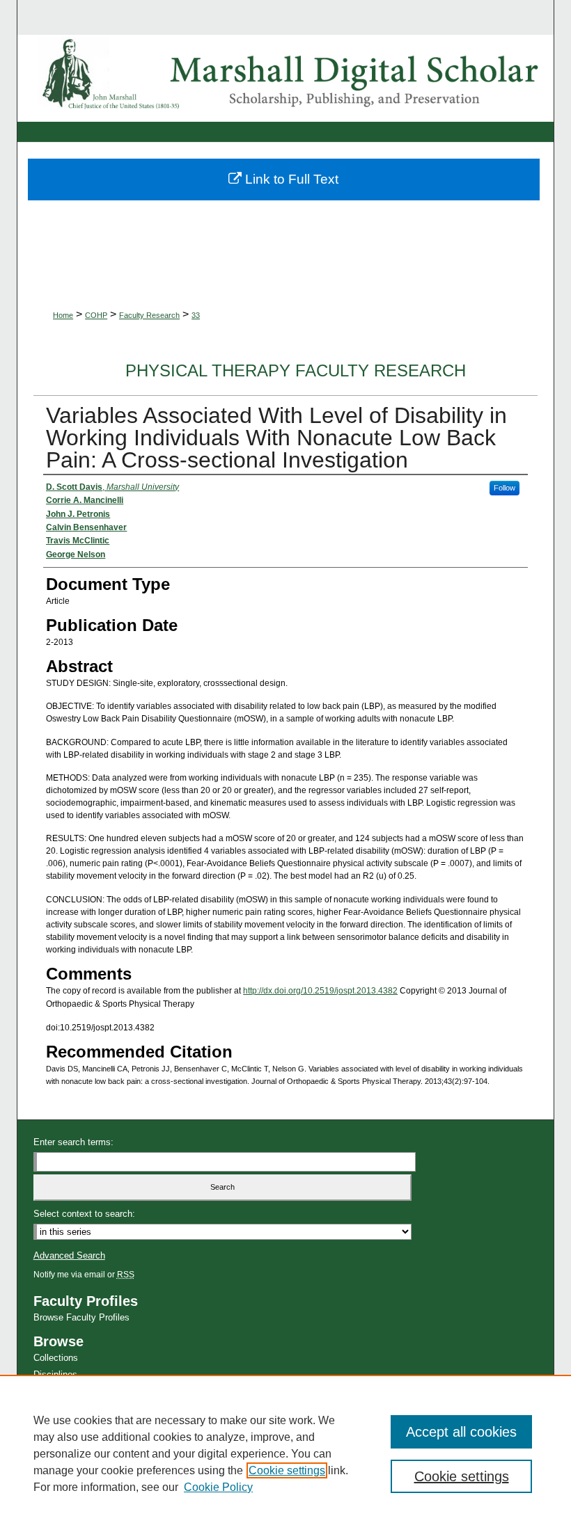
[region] (285, 1453)
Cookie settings (287, 1470)
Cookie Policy (218, 1487)
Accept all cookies (461, 1431)
